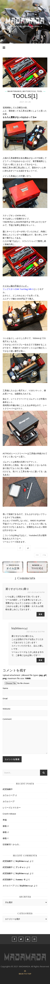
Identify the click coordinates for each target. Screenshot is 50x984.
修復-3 (6, 826)
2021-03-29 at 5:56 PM (36, 592)
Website (6, 708)
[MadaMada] (25, 21)
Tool (39, 91)
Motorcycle (29, 91)
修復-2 (6, 832)
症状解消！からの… (11, 844)
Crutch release (9, 813)
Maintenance (15, 91)
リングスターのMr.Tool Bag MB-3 (18, 289)
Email (5, 698)
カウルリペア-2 (10, 795)
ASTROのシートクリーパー (15, 453)
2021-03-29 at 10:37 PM (36, 631)
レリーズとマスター (12, 807)
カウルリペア (9, 801)
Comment (7, 719)
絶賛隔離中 (8, 789)
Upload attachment (25, 677)
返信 (40, 614)
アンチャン (21, 867)
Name (5, 688)
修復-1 (6, 838)
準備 (5, 819)
